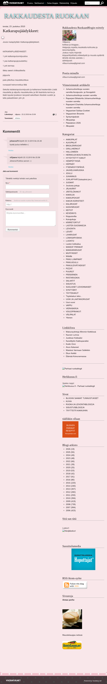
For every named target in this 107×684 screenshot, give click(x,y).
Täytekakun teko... (74, 296)
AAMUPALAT (71, 140)
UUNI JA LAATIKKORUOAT (78, 299)
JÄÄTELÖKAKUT (73, 192)
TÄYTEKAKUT (72, 293)
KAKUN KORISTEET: (75, 201)
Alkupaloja (70, 120)
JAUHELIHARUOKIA (75, 170)
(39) (70, 464)
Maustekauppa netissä (72, 635)
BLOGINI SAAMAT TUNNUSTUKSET (82, 398)
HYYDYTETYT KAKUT (76, 158)
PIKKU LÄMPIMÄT (74, 259)
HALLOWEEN (72, 152)
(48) (70, 458)
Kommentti (9, 209)
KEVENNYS (71, 213)
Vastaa (10, 150)
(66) (70, 461)
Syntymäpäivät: (72, 117)
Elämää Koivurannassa (76, 356)
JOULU (17, 118)
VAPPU (69, 305)
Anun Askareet (72, 347)
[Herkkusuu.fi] (78, 386)
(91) (70, 477)
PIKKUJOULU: (72, 262)
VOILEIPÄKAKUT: (73, 312)
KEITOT (69, 210)
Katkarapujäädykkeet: (21, 31)
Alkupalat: (70, 126)
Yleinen (69, 318)
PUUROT (70, 272)
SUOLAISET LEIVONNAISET (78, 287)
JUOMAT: (70, 183)
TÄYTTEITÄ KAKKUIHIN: (77, 411)
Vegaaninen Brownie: (75, 114)
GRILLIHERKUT (73, 149)
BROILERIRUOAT (74, 146)
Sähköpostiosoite (19, 192)
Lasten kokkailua (73, 244)
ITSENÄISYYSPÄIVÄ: (75, 167)
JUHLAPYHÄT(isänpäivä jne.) (79, 179)
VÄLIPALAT (71, 315)
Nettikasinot (39, 3)
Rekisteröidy (64, 3)
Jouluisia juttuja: (73, 186)
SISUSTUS (71, 284)
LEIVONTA (70, 229)
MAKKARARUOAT (74, 250)
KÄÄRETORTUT (73, 222)
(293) (71, 495)
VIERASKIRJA (72, 308)
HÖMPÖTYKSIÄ (73, 161)
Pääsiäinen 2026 (73, 123)
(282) (71, 492)
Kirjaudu (73, 3)
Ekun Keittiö (71, 353)
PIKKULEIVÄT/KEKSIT (76, 265)
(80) (70, 480)
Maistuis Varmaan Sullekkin (78, 350)
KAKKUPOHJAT (73, 198)
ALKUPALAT (71, 143)
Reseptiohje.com (70, 433)
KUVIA (69, 401)
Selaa (52, 3)
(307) (71, 489)
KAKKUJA (70, 195)
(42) (70, 474)
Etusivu (30, 3)
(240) (71, 486)
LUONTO (70, 241)
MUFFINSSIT (72, 253)
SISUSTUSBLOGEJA (75, 407)
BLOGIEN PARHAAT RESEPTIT (70, 428)
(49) (70, 455)
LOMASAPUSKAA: (74, 238)
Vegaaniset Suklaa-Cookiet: (78, 111)
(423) (71, 510)
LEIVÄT (69, 232)
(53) (70, 471)
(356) (71, 498)
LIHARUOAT (71, 235)
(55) (70, 452)
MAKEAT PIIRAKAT (74, 247)
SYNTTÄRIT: (71, 290)
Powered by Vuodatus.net (92, 681)
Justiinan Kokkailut (74, 338)
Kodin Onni (71, 344)
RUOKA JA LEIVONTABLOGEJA (80, 404)
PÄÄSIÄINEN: (72, 275)
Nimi (8, 183)
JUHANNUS (71, 176)
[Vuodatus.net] (13, 680)
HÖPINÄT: (70, 164)
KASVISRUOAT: (73, 207)
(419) (71, 501)
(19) (70, 449)
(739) (71, 504)
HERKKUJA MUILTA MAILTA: (78, 155)
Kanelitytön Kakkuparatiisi (77, 341)
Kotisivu (26, 200)
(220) (71, 483)
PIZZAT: (69, 269)
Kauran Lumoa (72, 335)
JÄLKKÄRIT (71, 189)
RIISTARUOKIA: (73, 278)
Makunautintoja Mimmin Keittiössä (81, 332)
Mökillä (69, 256)
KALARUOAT (71, 204)
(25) (70, 467)
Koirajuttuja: (71, 219)
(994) (71, 507)
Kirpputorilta (71, 216)
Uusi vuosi (70, 302)
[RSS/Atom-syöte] (75, 585)
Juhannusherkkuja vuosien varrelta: (81, 95)
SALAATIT (70, 281)
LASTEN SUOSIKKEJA (76, 226)
